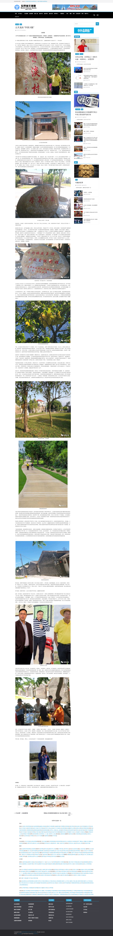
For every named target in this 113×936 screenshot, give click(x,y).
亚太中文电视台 (30, 883)
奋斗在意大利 (58, 850)
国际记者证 (51, 904)
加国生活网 (78, 828)
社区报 (82, 826)
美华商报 (64, 830)
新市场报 (48, 864)
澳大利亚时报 (64, 864)
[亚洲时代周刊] (37, 881)
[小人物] (46, 834)
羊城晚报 (38, 894)
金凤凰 (89, 869)
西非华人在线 (36, 843)
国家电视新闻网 (37, 830)
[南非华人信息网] (67, 841)
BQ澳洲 (53, 864)
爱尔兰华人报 (55, 854)
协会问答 (85, 906)
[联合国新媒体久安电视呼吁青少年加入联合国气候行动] (86, 100)
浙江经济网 (26, 890)
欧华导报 (61, 852)
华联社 (77, 830)
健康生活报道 (43, 826)
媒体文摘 (51, 13)
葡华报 (73, 854)
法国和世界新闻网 (26, 849)
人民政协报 (22, 894)
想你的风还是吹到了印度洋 (89, 199)
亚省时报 (82, 830)
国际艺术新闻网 (50, 826)
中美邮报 (28, 832)
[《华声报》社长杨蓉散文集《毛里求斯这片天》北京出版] (78, 85)
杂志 (55, 881)
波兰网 (80, 854)
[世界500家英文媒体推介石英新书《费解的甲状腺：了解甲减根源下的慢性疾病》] (78, 78)
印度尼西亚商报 (73, 871)
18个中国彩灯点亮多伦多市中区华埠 (91, 213)
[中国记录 (52, 881)
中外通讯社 (66, 869)
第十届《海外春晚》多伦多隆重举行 (90, 206)
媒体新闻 (31, 13)
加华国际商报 (85, 828)
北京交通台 (49, 892)
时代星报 (37, 883)
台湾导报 (51, 887)
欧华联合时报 (65, 850)
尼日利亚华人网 (48, 843)
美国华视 (48, 832)
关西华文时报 (37, 869)
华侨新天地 (37, 854)
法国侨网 (33, 849)
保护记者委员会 (52, 909)
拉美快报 (27, 835)
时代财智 (84, 873)
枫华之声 (87, 826)
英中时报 (79, 852)
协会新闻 (26, 13)
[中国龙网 (85, 890)
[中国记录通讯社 (45, 881)
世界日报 (64, 875)
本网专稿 (56, 13)
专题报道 (62, 13)
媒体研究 (46, 13)
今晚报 (85, 892)
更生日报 (45, 887)
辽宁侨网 (74, 890)
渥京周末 (72, 826)
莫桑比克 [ (86, 841)
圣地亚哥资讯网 (55, 832)
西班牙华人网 (52, 849)
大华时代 (36, 864)
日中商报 (24, 869)
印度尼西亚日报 (64, 871)
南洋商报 (43, 873)
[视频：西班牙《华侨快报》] (78, 132)
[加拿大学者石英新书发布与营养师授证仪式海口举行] (78, 70)
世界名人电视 (53, 830)
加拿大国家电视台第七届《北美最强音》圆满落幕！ (90, 220)
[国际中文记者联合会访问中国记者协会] (78, 156)
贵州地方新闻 (90, 894)
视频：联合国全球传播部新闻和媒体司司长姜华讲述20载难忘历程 (90, 124)
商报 (68, 875)
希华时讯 (66, 849)
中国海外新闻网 (61, 890)
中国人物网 (69, 881)
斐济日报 (88, 843)
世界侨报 (61, 869)
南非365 (62, 843)
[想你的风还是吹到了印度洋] (78, 200)
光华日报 (33, 873)
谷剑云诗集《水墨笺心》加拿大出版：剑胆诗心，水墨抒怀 (86, 58)
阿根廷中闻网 (26, 834)
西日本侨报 (48, 869)
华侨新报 (67, 826)
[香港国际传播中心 (61, 881)
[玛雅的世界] (86, 171)
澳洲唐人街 (26, 864)
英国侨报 (84, 852)
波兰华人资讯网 (86, 854)
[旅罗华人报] (35, 856)
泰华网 (38, 875)
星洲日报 (48, 873)
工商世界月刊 (55, 873)
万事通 (62, 826)
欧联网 (46, 850)
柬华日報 (28, 871)
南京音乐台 (69, 894)
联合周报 (62, 856)
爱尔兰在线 (61, 854)
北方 (91, 849)
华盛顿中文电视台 (80, 832)
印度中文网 (75, 869)
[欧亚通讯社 (24, 881)
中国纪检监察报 (79, 892)
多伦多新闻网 (35, 826)
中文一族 (44, 862)
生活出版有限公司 (63, 873)
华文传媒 (44, 841)
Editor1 (24, 30)
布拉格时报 (74, 849)
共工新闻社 (60, 883)
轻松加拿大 (77, 826)
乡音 (35, 862)
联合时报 (31, 854)
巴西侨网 (78, 834)
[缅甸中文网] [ (84, 869)
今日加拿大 (23, 828)
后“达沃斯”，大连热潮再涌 (22, 813)
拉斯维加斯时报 (71, 830)
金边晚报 (23, 871)
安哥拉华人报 (72, 843)
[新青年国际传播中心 (82, 881)
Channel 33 (49, 862)
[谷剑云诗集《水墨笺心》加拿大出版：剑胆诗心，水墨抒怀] (86, 45)
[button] (22, 13)
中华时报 (48, 856)
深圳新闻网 (65, 892)
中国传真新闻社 (43, 883)
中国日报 (38, 832)
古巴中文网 (39, 835)
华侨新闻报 (52, 841)
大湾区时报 (35, 878)
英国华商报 (90, 852)
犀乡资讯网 (89, 871)
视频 (70, 13)
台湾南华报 (24, 887)
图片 (67, 13)
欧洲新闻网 (40, 850)
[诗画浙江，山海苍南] (78, 193)
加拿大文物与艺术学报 (38, 828)
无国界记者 (51, 917)
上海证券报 (71, 892)
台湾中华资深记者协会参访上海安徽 (32, 1)
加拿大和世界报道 (27, 826)
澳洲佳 (81, 864)
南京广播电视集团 (61, 894)
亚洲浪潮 (64, 828)
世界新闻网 (68, 890)
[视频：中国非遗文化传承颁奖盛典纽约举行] (78, 149)
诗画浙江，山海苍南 (88, 192)
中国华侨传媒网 (34, 890)
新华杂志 (27, 875)
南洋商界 (74, 873)
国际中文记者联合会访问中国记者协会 (90, 155)
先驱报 (39, 862)
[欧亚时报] (82, 849)
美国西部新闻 (30, 830)
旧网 (74, 13)
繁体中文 (86, 13)
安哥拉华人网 (79, 843)
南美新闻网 (35, 834)
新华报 (55, 869)
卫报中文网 (73, 852)
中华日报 (54, 835)
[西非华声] (29, 843)
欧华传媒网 (51, 850)
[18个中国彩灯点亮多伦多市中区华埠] (78, 214)
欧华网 (41, 849)
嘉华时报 (29, 828)
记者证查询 (78, 13)
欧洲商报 (71, 850)
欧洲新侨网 (55, 852)
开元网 (50, 852)
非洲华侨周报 (34, 841)
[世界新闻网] (31, 881)
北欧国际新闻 (24, 852)
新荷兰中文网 (25, 854)
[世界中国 (53, 856)
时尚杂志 (40, 892)
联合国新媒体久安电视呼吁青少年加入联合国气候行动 (86, 113)
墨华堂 (70, 834)
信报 (68, 828)
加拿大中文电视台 (56, 828)
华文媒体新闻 (78, 109)
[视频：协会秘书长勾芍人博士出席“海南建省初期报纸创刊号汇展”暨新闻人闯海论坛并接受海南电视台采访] (78, 140)
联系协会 (85, 912)
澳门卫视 (24, 878)
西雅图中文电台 (71, 832)
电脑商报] (28, 894)
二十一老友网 (23, 873)
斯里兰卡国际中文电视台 (80, 875)
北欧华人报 (30, 852)
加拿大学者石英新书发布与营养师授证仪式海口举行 (90, 69)
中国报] (28, 873)
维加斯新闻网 (45, 830)
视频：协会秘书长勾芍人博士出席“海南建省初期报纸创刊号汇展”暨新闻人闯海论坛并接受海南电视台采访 (90, 139)
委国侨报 (63, 834)
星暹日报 (49, 875)
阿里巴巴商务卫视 (39, 871)
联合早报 (89, 873)
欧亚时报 (45, 854)
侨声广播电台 (80, 841)
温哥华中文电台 (47, 828)
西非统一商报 (56, 843)
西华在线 (46, 849)
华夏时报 (43, 832)
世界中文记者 (51, 906)
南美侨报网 (83, 834)
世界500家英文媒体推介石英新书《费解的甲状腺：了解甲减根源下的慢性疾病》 (90, 77)
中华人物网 (41, 890)
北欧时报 (36, 852)
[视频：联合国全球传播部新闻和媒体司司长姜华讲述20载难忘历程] (78, 125)
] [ (45, 869)
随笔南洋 (79, 873)
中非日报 (27, 841)
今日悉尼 (76, 864)
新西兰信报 (30, 862)
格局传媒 (25, 862)
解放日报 (90, 892)
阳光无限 (29, 892)
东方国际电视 (68, 906)
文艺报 (84, 894)
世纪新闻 (35, 887)
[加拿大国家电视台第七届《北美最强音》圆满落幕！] (78, 221)
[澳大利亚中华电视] (73, 862)
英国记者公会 (51, 915)
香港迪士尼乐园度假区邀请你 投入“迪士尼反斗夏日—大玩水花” (57, 814)
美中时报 (23, 832)
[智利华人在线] (52, 834)
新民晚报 (75, 894)
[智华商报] (41, 834)
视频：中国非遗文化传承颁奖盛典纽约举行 (90, 148)
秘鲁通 (46, 835)
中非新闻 (74, 841)
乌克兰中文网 (87, 850)
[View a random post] (97, 15)
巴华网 (31, 835)
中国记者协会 (51, 912)
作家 (44, 892)
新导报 (43, 856)
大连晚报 (33, 894)
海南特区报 (23, 892)
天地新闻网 (53, 890)
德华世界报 (44, 852)
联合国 (50, 920)
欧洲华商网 (77, 850)
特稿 (20, 24)
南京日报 (49, 894)
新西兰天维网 (60, 862)
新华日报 (44, 894)
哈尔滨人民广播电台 (57, 892)
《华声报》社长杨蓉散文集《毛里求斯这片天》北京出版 (90, 84)
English (17, 16)
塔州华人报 (71, 864)
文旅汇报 (40, 887)
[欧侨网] (30, 856)
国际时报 (84, 871)
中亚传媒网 (47, 890)
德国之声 (66, 852)
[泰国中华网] (44, 875)
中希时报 (61, 849)
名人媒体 (59, 830)
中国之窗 (75, 881)
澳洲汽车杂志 (42, 864)
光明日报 (38, 873)
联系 (82, 13)
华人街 (29, 850)
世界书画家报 (66, 883)
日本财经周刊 (30, 869)
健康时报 (57, 826)
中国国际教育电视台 (75, 883)
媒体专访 (41, 13)
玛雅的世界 (79, 182)
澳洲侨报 (58, 864)
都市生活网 (72, 828)
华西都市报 (79, 890)
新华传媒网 (34, 850)
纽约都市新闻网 (17, 915)
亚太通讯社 (58, 875)
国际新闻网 (86, 883)
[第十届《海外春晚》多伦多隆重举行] (78, 207)
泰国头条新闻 (33, 875)
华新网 (54, 862)
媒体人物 (36, 13)
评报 (82, 883)
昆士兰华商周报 (87, 864)
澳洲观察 (86, 862)
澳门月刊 (29, 878)
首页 (16, 13)
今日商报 (54, 894)
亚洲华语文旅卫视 (52, 883)
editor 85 (84, 185)
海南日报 (35, 892)
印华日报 (58, 871)
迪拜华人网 (46, 871)
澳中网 (31, 864)
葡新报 (69, 854)
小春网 (43, 869)
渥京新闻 (30, 920)
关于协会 (20, 13)
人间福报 (30, 887)
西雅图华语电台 (63, 832)
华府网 (33, 832)
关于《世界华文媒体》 (88, 904)
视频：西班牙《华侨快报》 (89, 131)
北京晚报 (80, 894)
